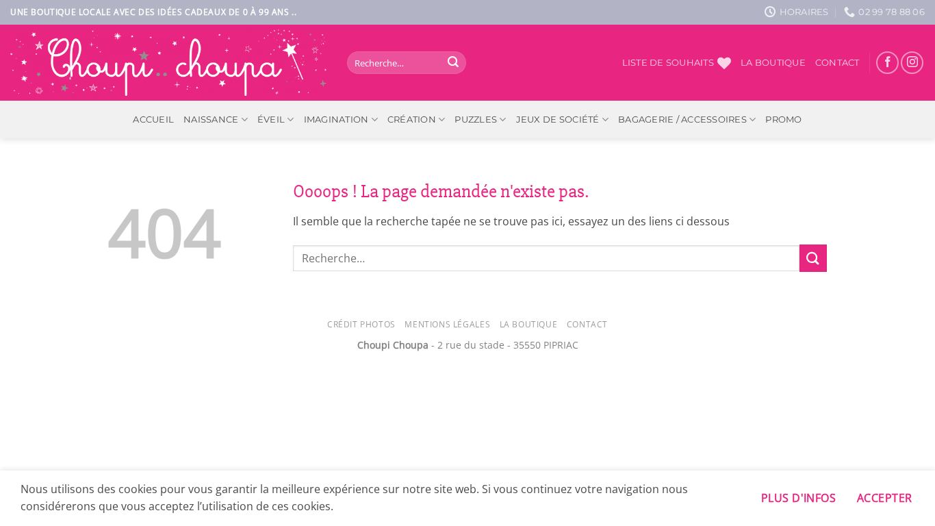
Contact (837, 63)
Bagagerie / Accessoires (682, 119)
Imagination (336, 119)
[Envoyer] (453, 63)
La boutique (773, 63)
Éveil (271, 119)
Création (411, 119)
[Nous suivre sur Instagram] (912, 62)
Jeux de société (558, 119)
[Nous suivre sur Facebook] (887, 62)
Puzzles (475, 119)
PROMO (783, 119)
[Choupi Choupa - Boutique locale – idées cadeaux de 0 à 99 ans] (168, 62)
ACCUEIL (153, 119)
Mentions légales (447, 324)
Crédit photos (361, 324)
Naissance (210, 119)
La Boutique (529, 324)
